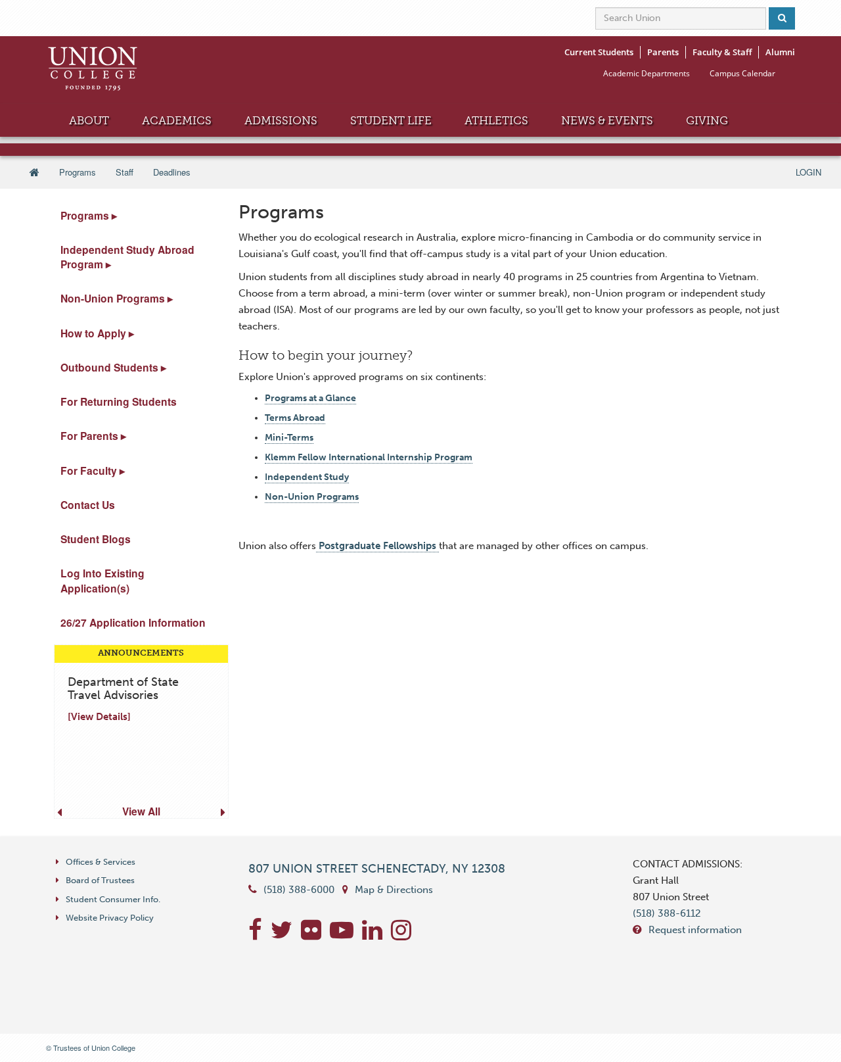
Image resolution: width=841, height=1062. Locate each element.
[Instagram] (404, 934)
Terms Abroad (295, 417)
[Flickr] (315, 934)
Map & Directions (394, 890)
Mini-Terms (289, 437)
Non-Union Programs (312, 496)
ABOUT (89, 120)
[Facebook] (259, 934)
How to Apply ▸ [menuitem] (97, 333)
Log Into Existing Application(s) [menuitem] (102, 580)
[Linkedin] (376, 934)
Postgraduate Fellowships (377, 546)
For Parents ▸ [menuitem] (93, 435)
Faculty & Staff (722, 52)
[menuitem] (137, 731)
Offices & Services (100, 862)
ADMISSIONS (280, 120)
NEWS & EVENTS (607, 120)
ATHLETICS (496, 120)
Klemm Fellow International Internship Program (368, 457)
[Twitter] (286, 934)
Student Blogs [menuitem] (95, 538)
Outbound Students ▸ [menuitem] (113, 367)
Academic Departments (646, 73)
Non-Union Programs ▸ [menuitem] (116, 298)
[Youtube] (346, 934)
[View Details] (99, 717)
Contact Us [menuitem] (87, 504)
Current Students (598, 52)
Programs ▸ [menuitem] (88, 215)
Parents (663, 52)
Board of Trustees (100, 880)
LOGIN (808, 172)
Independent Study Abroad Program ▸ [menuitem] (127, 257)
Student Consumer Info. (113, 899)
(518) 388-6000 (298, 890)
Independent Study (307, 477)
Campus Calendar (742, 73)
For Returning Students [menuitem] (118, 401)
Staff (124, 172)
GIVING (707, 120)
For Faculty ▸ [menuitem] (92, 470)
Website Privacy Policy (110, 918)
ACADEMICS (177, 120)
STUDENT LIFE (391, 120)
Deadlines (172, 172)
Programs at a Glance (310, 398)
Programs (77, 172)
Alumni (780, 52)
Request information (695, 930)
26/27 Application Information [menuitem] (133, 622)
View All (141, 811)
